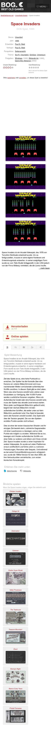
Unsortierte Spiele (21, 15)
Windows (18, 58)
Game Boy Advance (23, 60)
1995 (17, 40)
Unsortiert (19, 37)
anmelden (22, 77)
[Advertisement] (25, 108)
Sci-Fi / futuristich (22, 54)
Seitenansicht (20, 51)
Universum (41, 54)
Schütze (33, 54)
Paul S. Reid (20, 44)
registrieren (11, 77)
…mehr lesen (44, 268)
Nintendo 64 (33, 58)
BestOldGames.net (7, 15)
